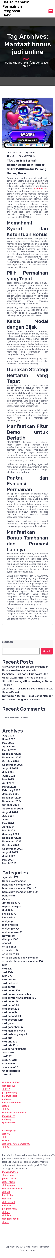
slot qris (7, 1038)
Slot (12, 156)
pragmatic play (9, 1092)
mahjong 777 (8, 1116)
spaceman (8, 1063)
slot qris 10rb (10, 1045)
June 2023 (8, 856)
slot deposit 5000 (11, 1082)
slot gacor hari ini (12, 1027)
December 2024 (12, 797)
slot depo (6, 1215)
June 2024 (8, 819)
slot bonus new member (16, 994)
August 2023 (10, 852)
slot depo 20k (10, 1008)
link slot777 (9, 913)
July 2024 (8, 815)
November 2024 (12, 801)
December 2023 (11, 837)
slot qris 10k (9, 1041)
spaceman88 (10, 1067)
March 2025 (9, 786)
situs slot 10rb (11, 954)
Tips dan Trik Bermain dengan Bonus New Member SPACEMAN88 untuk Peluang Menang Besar (26, 167)
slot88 (5, 1106)
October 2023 (10, 845)
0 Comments (28, 156)
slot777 (7, 1056)
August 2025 (10, 768)
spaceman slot (40, 188)
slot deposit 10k (12, 1016)
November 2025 (11, 757)
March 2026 (9, 750)
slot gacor (8, 1023)
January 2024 (10, 834)
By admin (30, 152)
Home (25, 59)
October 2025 (10, 761)
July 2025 (8, 772)
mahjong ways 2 (12, 932)
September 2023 (12, 848)
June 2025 (8, 775)
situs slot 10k (10, 950)
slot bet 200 (9, 979)
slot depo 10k (10, 1001)
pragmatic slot (9, 1096)
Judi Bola (7, 910)
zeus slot (7, 1074)
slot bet (6, 1192)
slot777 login (8, 1182)
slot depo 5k (9, 1012)
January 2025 (10, 794)
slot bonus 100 (11, 990)
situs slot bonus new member (20, 957)
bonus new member (12, 1102)
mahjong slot (10, 924)
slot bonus (8, 986)
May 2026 (8, 742)
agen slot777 (10, 877)
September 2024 (12, 808)
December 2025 (11, 753)
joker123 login (9, 1178)
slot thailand (8, 1202)
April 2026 (8, 746)
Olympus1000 (10, 939)
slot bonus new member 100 (19, 997)
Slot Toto (8, 1052)
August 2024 (10, 812)
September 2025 (12, 764)
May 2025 (8, 779)
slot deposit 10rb (12, 1019)
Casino (6, 899)
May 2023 (8, 859)
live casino (8, 917)
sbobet (6, 943)
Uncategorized (11, 1070)
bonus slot (8, 895)
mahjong (7, 921)
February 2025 (11, 790)
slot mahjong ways (13, 1030)
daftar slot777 (11, 902)
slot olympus (8, 1185)
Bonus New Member (14, 881)
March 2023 (9, 863)
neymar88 (8, 935)
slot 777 (6, 1134)
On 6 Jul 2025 (14, 152)
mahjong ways (11, 928)
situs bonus (9, 946)
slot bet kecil (10, 983)
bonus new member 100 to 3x (20, 888)
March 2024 (9, 830)
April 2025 (8, 783)
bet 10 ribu (7, 1195)
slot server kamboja (14, 1048)
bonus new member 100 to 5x (20, 892)
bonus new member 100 (16, 884)
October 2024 (10, 805)
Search (7, 642)
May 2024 (8, 823)
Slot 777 (7, 975)
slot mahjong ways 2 (14, 1034)
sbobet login (8, 1175)
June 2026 (8, 739)
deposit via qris (11, 906)
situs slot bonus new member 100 (22, 961)
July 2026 (8, 735)
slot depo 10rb (11, 1005)
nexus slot (7, 1205)
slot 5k (5, 1109)
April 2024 (8, 826)
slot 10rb (7, 972)
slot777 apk (9, 1059)
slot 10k (7, 968)
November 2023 (11, 841)
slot (4, 1137)
